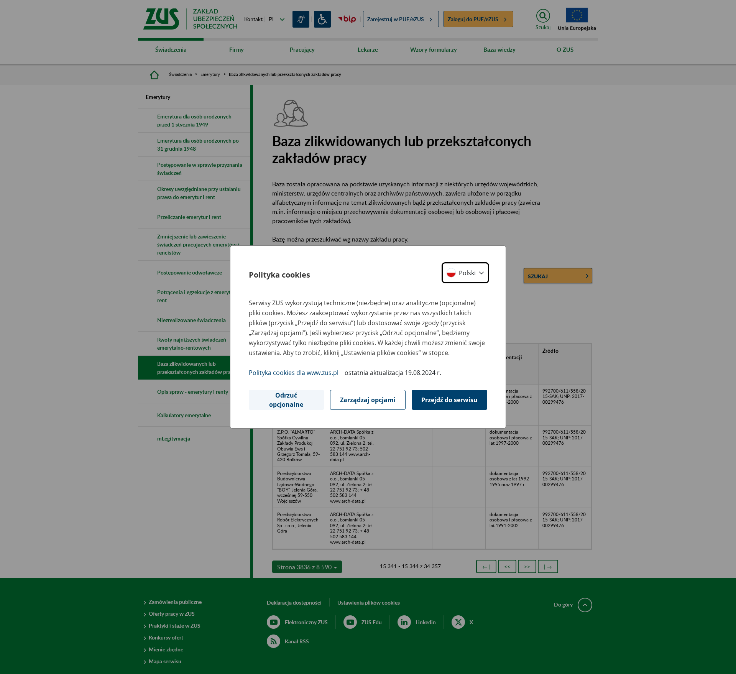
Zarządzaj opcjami (368, 400)
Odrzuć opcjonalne (286, 400)
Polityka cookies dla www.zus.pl (293, 372)
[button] (465, 272)
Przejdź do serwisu (449, 400)
